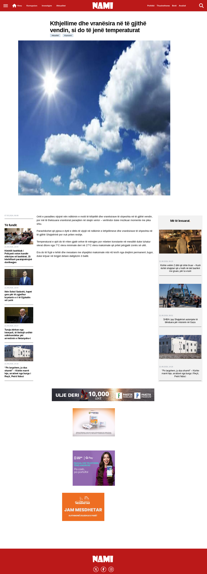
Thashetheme (163, 6)
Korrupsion (31, 6)
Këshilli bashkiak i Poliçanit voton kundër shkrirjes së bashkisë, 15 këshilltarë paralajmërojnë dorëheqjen (18, 256)
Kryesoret (68, 36)
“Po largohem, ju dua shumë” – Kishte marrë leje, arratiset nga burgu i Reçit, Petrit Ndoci (18, 372)
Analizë (182, 6)
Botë (174, 6)
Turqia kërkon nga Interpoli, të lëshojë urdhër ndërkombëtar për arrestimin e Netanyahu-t (18, 334)
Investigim (47, 6)
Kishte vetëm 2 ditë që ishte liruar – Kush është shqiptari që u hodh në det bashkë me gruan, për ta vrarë (180, 268)
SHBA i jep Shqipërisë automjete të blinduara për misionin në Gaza (180, 321)
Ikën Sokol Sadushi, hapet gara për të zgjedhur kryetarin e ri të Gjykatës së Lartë (18, 296)
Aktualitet (61, 6)
